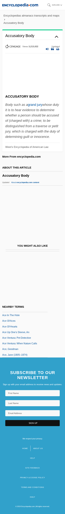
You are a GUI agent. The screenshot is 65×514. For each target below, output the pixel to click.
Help (32, 458)
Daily (32, 497)
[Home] (20, 5)
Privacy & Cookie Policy (32, 477)
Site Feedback (32, 468)
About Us (38, 448)
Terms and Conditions (32, 487)
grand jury (35, 105)
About (25, 182)
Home (25, 448)
